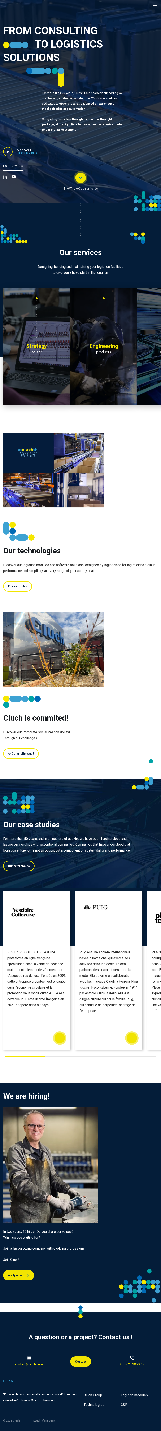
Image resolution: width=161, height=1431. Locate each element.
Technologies (94, 1405)
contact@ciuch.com (29, 1364)
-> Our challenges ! (21, 753)
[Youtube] (14, 177)
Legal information (44, 1420)
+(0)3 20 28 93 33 (132, 1364)
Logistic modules (134, 1395)
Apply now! (15, 1275)
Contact (80, 1361)
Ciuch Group (93, 1395)
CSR (124, 1405)
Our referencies (19, 866)
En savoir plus (17, 586)
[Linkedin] (5, 177)
